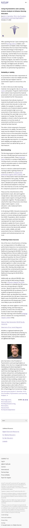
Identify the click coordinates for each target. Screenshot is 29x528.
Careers (3, 467)
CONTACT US (5, 459)
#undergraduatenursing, (8, 404)
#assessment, (5, 408)
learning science (11, 44)
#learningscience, (6, 400)
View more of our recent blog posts (11, 327)
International (5, 469)
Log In (3, 461)
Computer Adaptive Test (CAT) (15, 282)
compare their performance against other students (12, 174)
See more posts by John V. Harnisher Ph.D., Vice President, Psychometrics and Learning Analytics (14, 393)
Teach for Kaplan (6, 478)
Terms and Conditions (6, 517)
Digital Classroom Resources (10, 431)
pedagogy (24, 313)
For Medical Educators (8, 435)
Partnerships (5, 472)
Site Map (3, 523)
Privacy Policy (4, 520)
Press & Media (5, 475)
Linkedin (4, 441)
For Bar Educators (7, 438)
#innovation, (5, 406)
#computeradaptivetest (8, 410)
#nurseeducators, (6, 402)
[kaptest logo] (5, 2)
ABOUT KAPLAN (5, 464)
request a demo (6, 317)
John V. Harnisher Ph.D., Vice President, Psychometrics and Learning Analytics (13, 17)
